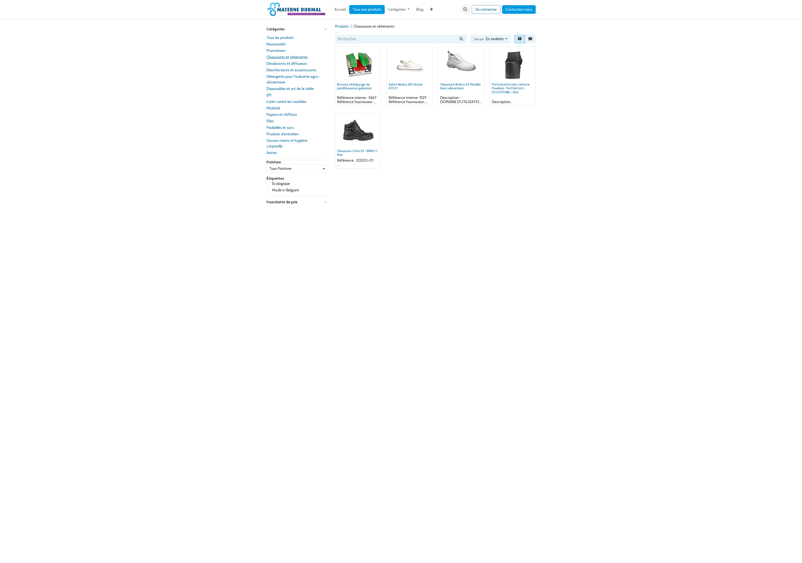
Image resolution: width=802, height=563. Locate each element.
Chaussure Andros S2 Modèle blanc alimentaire (460, 86)
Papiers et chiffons (281, 114)
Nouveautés (276, 44)
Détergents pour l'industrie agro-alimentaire (293, 79)
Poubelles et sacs (280, 127)
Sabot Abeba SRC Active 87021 (406, 86)
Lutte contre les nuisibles (286, 101)
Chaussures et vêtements (287, 57)
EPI (268, 95)
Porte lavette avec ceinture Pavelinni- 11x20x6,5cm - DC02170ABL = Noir (511, 88)
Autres (271, 152)
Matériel (273, 108)
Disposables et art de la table (290, 88)
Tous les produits (280, 37)
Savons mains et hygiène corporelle (286, 143)
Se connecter (486, 9)
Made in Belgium (285, 190)
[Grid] (519, 39)
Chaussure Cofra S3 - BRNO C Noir (357, 153)
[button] (465, 9)
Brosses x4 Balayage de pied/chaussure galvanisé (354, 86)
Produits (342, 26)
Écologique (281, 183)
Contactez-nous (519, 9)
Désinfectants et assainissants (291, 70)
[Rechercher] (461, 39)
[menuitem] (340, 9)
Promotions (276, 50)
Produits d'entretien (282, 134)
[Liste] (530, 39)
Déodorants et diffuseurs (286, 63)
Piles (270, 121)
